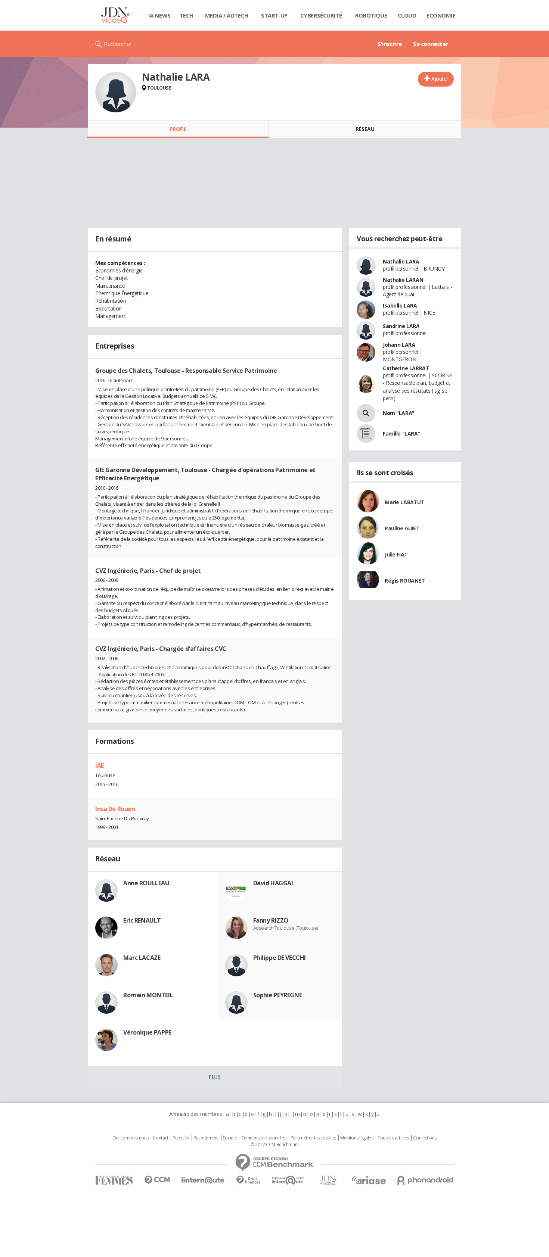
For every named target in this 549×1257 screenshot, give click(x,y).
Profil (178, 128)
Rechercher (118, 43)
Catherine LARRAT (406, 368)
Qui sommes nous (130, 1138)
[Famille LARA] (366, 433)
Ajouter (439, 78)
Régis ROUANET (405, 580)
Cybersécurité (321, 15)
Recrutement (205, 1138)
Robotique (371, 15)
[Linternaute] (203, 1180)
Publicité (181, 1138)
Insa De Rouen (115, 809)
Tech (186, 15)
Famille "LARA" (401, 433)
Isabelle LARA (400, 305)
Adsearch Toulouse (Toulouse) (285, 927)
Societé (230, 1138)
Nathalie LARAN (403, 279)
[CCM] (157, 1180)
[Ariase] (368, 1180)
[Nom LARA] (366, 413)
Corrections (424, 1138)
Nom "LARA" (399, 413)
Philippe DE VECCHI (279, 958)
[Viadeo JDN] (328, 1180)
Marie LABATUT (405, 502)
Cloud (407, 15)
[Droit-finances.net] (248, 1180)
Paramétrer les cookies (313, 1138)
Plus (214, 1076)
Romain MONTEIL (148, 995)
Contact (160, 1138)
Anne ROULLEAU (146, 883)
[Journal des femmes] (114, 1180)
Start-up (274, 15)
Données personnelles (264, 1138)
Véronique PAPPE (147, 1032)
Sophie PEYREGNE (277, 995)
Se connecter (430, 43)
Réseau (365, 128)
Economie (441, 15)
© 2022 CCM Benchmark (275, 1144)
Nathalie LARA (401, 261)
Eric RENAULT (142, 920)
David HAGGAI (273, 883)
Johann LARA (399, 344)
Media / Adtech (226, 15)
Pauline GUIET (402, 528)
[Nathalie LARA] (115, 92)
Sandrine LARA (401, 326)
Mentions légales (356, 1138)
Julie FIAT (396, 554)
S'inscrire (390, 43)
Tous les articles (393, 1138)
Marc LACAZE (141, 958)
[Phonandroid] (425, 1180)
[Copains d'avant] (288, 1180)
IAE (99, 765)
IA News (159, 15)
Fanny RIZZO (270, 920)
